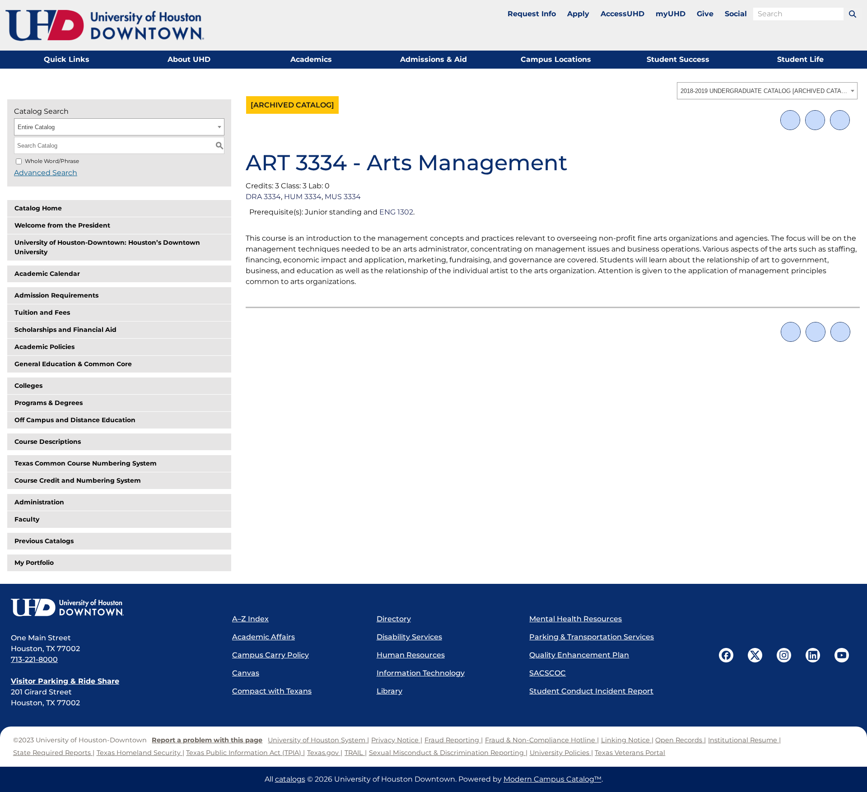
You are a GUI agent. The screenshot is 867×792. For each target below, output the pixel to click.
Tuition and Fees (42, 312)
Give (705, 13)
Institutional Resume (742, 740)
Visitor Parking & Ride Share (65, 681)
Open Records (678, 740)
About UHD (189, 59)
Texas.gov (323, 753)
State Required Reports (52, 753)
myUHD (670, 13)
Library (389, 691)
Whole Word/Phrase (52, 161)
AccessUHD (622, 13)
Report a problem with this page (207, 740)
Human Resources (411, 655)
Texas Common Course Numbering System (85, 463)
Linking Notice (625, 740)
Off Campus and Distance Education (74, 420)
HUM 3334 (303, 196)
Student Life (800, 59)
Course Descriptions (47, 442)
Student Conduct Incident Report (591, 691)
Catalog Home (38, 208)
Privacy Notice (395, 740)
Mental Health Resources (575, 619)
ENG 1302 (396, 212)
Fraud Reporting (451, 740)
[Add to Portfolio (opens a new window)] (790, 120)
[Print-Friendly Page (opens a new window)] (815, 120)
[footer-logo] (112, 608)
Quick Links (66, 59)
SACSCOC (547, 673)
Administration (39, 502)
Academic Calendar (47, 274)
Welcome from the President (62, 225)
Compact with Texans (272, 691)
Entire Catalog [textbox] (36, 127)
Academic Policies (44, 347)
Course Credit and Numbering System (77, 480)
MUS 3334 (343, 196)
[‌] (853, 14)
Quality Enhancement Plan (579, 655)
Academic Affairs (263, 637)
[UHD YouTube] (841, 655)
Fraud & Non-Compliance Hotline (540, 740)
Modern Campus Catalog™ (552, 779)
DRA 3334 (263, 196)
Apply (578, 13)
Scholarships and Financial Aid (65, 330)
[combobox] (767, 90)
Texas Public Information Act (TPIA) (243, 753)
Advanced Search (45, 172)
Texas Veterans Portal (630, 753)
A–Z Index (250, 619)
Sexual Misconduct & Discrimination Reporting (446, 753)
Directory (394, 619)
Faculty (26, 519)
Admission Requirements (56, 295)
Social (736, 13)
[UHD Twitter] (755, 655)
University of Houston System (316, 740)
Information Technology (421, 673)
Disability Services (409, 637)
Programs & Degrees (48, 403)
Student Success (678, 59)
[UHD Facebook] (726, 655)
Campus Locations (556, 59)
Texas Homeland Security (139, 753)
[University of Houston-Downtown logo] (104, 25)
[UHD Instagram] (783, 655)
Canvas (245, 673)
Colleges (28, 386)
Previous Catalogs (44, 541)
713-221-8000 (34, 659)
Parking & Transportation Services (591, 637)
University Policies (559, 753)
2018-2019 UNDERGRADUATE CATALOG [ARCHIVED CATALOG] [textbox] (764, 91)
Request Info (532, 13)
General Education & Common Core (73, 364)
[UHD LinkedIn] (812, 655)
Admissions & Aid (433, 59)
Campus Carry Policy (270, 655)
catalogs (290, 779)
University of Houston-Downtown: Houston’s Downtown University (107, 247)
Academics (311, 59)
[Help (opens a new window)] (840, 120)
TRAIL (354, 753)
